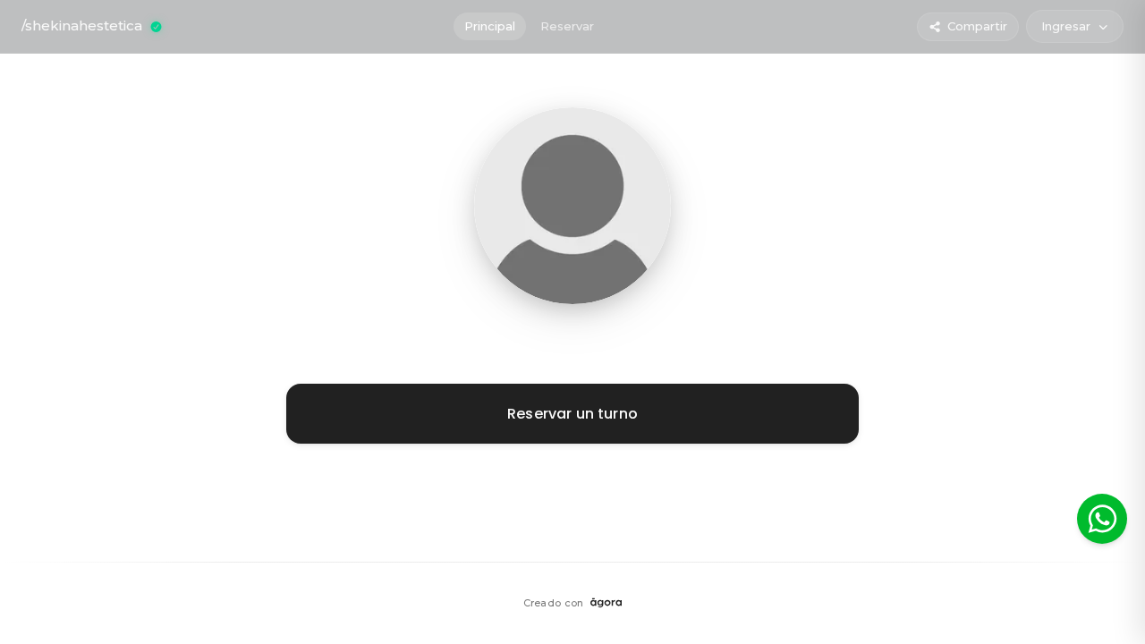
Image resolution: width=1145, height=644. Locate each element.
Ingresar (1065, 26)
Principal (489, 26)
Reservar (567, 26)
